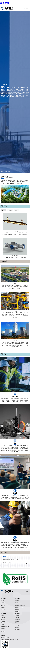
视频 (16, 622)
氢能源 (2, 624)
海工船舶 (3, 622)
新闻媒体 (3, 607)
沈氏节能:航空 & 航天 (5, 626)
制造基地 (3, 602)
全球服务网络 (17, 619)
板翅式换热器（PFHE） (19, 607)
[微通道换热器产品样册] (27, 563)
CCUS (3, 210)
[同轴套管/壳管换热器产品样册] (27, 560)
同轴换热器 (17, 600)
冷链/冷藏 (3, 617)
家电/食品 (3, 619)
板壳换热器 (17, 609)
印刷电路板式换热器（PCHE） (21, 605)
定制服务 (17, 621)
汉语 (27, 591)
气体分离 (16, 210)
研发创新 (3, 605)
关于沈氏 (3, 600)
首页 (2, 171)
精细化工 (3, 631)
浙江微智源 (17, 629)
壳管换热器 (17, 602)
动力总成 (3, 628)
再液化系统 (10, 210)
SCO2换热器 (15, 255)
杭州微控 (17, 627)
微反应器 (17, 611)
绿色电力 (3, 621)
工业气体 (3, 630)
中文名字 (26, 8)
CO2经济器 (15, 231)
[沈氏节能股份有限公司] (7, 8)
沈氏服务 (17, 615)
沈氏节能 (4, 3)
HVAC (2, 615)
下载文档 (17, 617)
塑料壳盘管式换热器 (19, 604)
